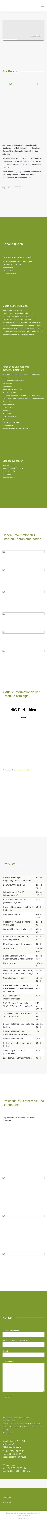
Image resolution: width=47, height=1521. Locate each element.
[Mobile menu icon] (42, 6)
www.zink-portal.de (24, 770)
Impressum (7, 1497)
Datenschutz (7, 1502)
